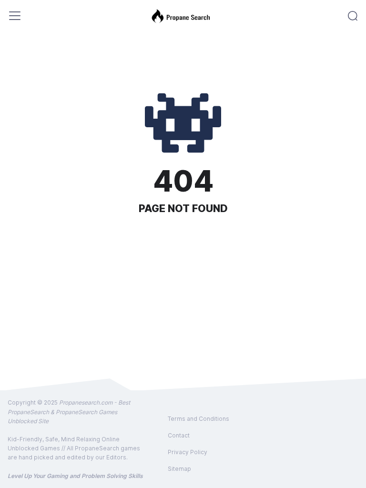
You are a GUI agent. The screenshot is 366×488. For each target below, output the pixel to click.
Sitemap (179, 468)
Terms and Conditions (198, 418)
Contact (179, 435)
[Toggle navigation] (15, 16)
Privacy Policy (187, 452)
